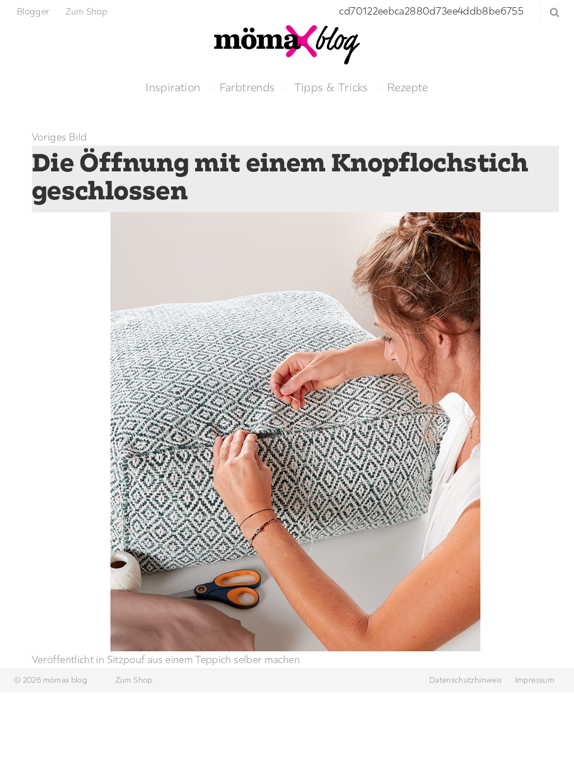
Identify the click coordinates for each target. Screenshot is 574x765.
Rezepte (407, 87)
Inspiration (173, 87)
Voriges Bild (59, 136)
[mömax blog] (287, 43)
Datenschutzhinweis (465, 680)
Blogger (33, 11)
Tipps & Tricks (331, 87)
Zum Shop (87, 11)
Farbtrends (247, 87)
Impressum (534, 680)
